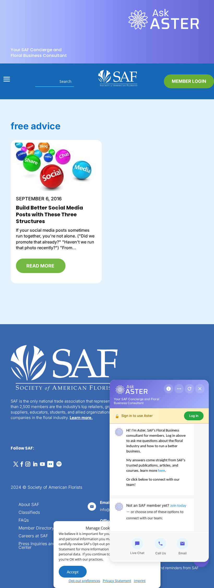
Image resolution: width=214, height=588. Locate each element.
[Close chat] (200, 388)
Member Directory (36, 528)
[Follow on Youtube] (42, 464)
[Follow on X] (16, 464)
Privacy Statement (117, 580)
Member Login (189, 81)
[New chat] (189, 388)
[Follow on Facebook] (22, 464)
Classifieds (29, 512)
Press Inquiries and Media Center (44, 546)
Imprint (140, 580)
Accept (73, 571)
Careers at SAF (33, 536)
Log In (193, 416)
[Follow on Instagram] (28, 464)
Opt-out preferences (84, 580)
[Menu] (179, 388)
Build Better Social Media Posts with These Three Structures (49, 214)
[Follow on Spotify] (59, 464)
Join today (178, 506)
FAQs (24, 520)
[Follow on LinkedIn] (35, 464)
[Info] (168, 388)
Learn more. (81, 417)
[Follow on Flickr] (50, 464)
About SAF (29, 505)
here (161, 471)
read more (40, 266)
